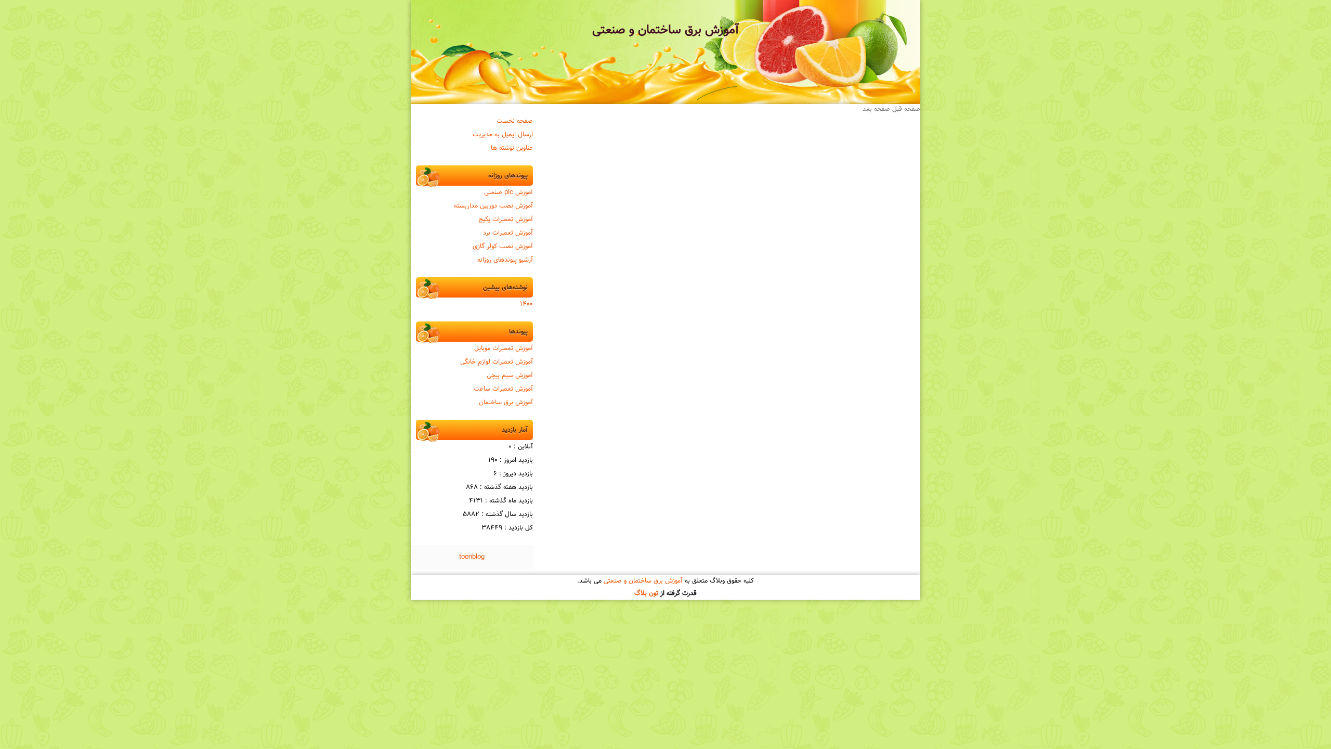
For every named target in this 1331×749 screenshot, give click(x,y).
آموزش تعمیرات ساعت (503, 389)
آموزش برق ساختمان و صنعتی (665, 30)
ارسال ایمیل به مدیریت (503, 135)
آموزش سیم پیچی (510, 375)
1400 (526, 304)
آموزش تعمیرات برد (508, 233)
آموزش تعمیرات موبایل (503, 348)
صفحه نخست (515, 121)
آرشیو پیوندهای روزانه (505, 260)
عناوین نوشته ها (512, 148)
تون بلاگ (646, 593)
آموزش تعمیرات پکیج (506, 219)
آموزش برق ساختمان (506, 402)
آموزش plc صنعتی (508, 192)
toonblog (472, 557)
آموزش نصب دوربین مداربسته (493, 206)
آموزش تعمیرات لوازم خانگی (496, 362)
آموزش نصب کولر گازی (503, 246)
